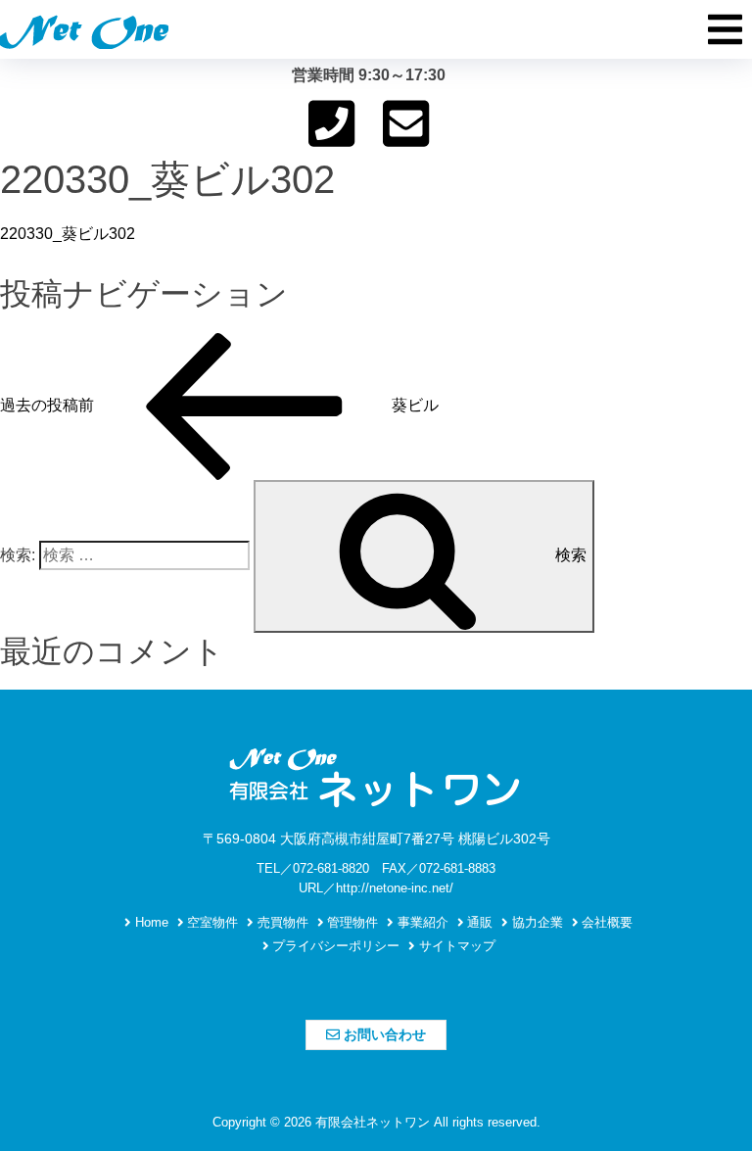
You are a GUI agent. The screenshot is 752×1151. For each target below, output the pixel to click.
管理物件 (350, 922)
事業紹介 (421, 922)
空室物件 (210, 922)
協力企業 (535, 922)
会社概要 (605, 922)
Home (149, 922)
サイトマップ (455, 945)
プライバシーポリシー (334, 945)
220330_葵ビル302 (67, 233)
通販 (478, 922)
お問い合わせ (383, 1034)
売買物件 (281, 922)
